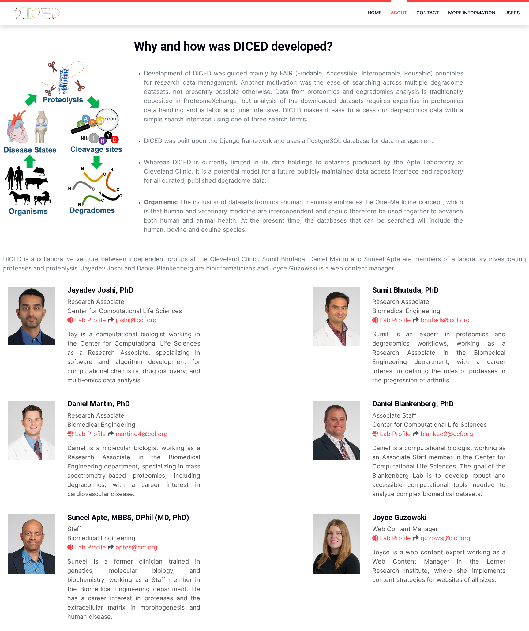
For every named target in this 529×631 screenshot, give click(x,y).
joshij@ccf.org (136, 320)
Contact (427, 13)
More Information (471, 13)
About (399, 13)
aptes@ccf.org (136, 547)
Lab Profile (90, 320)
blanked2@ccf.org (447, 434)
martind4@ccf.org (141, 434)
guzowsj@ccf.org (445, 538)
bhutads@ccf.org (445, 320)
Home (374, 13)
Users (512, 13)
